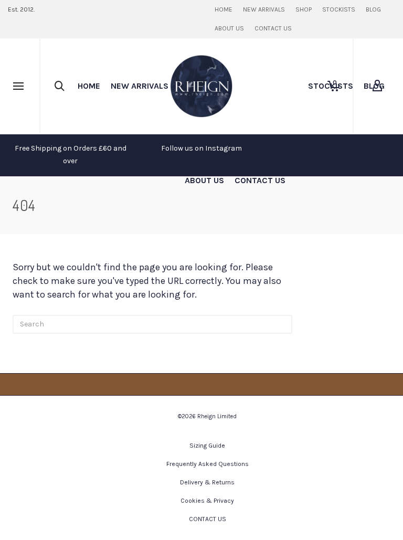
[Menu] (18, 86)
